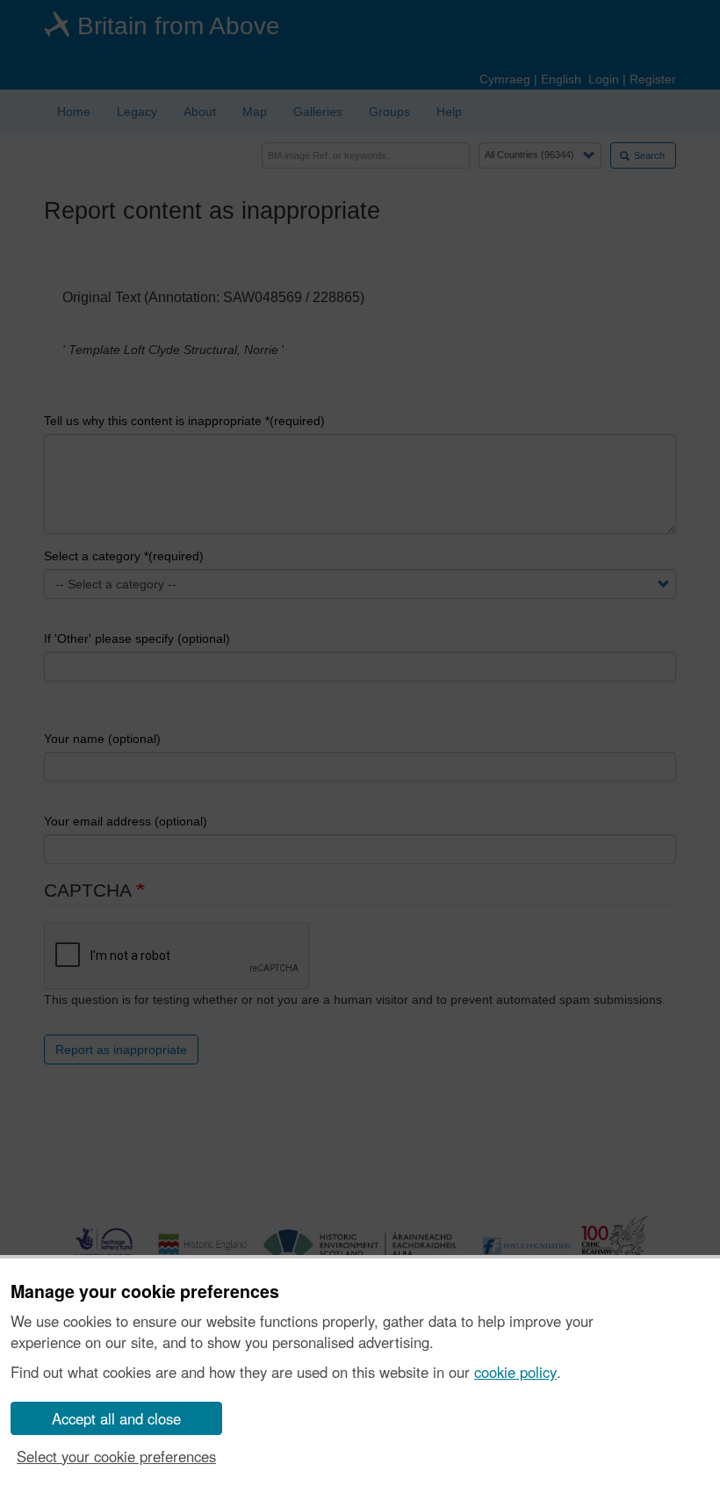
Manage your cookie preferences (145, 1292)
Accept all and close (116, 1418)
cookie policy (515, 1371)
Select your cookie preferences (116, 1456)
